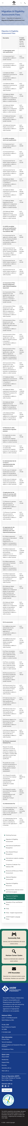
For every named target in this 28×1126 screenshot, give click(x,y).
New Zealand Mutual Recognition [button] (12, 853)
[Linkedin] (3, 1086)
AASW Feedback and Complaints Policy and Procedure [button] (13, 1045)
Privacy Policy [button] (5, 1039)
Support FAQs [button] (5, 1062)
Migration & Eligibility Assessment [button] (12, 840)
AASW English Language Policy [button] (13, 918)
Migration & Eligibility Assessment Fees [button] (12, 897)
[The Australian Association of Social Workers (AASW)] (14, 3)
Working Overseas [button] (11, 835)
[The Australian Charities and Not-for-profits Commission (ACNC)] (8, 1100)
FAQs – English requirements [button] (14, 913)
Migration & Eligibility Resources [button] (12, 884)
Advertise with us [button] (6, 1068)
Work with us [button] (5, 1071)
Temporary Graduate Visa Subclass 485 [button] (13, 866)
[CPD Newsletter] (14, 973)
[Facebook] (5, 1086)
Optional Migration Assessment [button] (11, 878)
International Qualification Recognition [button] (13, 847)
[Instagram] (8, 1086)
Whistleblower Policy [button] (7, 1049)
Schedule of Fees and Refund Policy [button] (14, 903)
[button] (21, 3)
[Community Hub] (14, 938)
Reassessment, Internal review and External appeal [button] (14, 891)
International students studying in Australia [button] (14, 859)
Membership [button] (5, 1059)
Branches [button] (4, 1065)
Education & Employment (14, 18)
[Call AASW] (25, 3)
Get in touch (7, 1090)
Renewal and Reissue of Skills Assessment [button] (14, 872)
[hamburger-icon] (3, 3)
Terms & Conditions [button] (7, 1042)
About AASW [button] (5, 1057)
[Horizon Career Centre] (14, 956)
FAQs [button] (7, 908)
